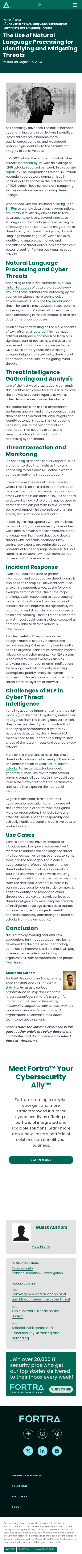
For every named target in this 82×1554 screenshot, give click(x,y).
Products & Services (27, 1475)
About (16, 1507)
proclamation (62, 301)
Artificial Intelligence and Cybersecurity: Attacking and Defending (35, 1333)
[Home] (7, 4)
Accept (10, 1549)
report (11, 172)
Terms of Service (44, 1526)
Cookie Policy (18, 1526)
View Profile (41, 1246)
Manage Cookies (45, 1549)
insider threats (57, 482)
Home (7, 20)
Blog (18, 20)
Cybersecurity (22, 1268)
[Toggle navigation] (75, 5)
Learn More (41, 1160)
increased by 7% (30, 163)
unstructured (36, 331)
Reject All (25, 1549)
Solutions (19, 1486)
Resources (19, 1496)
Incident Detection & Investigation (37, 1273)
